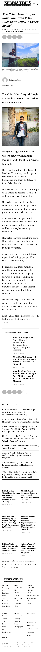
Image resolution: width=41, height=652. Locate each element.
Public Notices (31, 598)
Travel (4, 635)
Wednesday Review (33, 595)
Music (16, 590)
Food (3, 624)
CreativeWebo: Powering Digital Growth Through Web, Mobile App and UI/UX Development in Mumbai (24, 376)
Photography (18, 627)
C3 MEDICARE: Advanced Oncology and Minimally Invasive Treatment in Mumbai (24, 360)
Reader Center (18, 616)
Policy (29, 635)
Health (4, 627)
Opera (16, 609)
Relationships (6, 632)
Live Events (17, 621)
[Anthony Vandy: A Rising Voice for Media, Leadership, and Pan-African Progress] (30, 538)
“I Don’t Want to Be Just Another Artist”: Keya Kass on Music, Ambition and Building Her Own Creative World (19, 474)
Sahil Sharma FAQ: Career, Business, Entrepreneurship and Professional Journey (18, 465)
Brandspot (5, 29)
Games (4, 618)
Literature (17, 603)
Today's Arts (18, 587)
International (31, 623)
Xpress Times (16, 80)
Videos (29, 603)
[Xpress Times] (5, 80)
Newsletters (31, 625)
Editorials (30, 590)
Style (3, 621)
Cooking (17, 618)
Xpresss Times (29, 315)
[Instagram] (28, 619)
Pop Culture (18, 601)
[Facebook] (4, 37)
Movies (16, 593)
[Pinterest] (14, 37)
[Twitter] (9, 37)
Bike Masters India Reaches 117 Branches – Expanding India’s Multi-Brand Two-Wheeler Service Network (28, 522)
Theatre (16, 606)
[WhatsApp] (19, 37)
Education (5, 616)
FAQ (28, 601)
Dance (16, 595)
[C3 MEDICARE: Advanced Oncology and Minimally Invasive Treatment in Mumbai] (7, 358)
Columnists (30, 587)
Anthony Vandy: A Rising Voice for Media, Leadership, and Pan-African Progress (29, 548)
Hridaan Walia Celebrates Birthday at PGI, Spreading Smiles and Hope (10, 547)
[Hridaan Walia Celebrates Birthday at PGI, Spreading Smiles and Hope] (11, 538)
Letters (29, 593)
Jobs (3, 629)
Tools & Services (32, 628)
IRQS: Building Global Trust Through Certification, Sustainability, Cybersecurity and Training (23, 343)
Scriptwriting (18, 598)
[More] (24, 37)
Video (16, 624)
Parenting (5, 637)
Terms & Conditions (30, 632)
